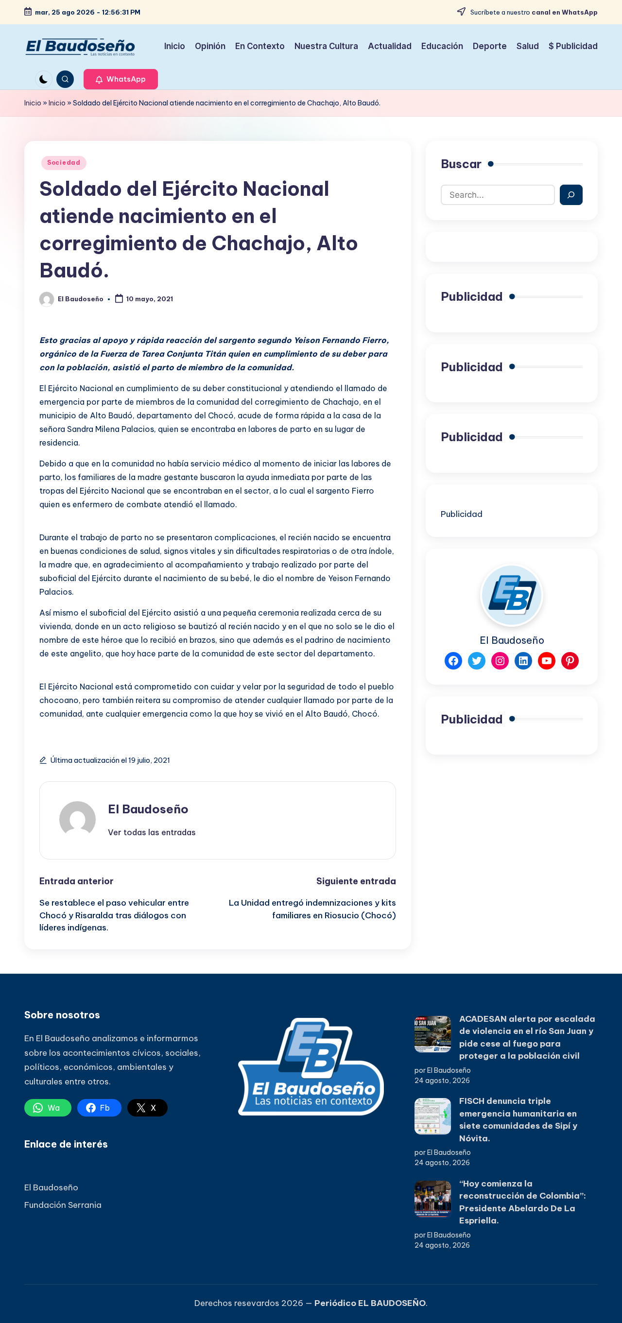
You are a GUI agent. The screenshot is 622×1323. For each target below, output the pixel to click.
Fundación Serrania (63, 1205)
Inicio (32, 103)
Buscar (461, 163)
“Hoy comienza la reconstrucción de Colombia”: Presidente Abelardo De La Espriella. (522, 1202)
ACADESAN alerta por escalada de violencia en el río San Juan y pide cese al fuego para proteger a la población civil (527, 1038)
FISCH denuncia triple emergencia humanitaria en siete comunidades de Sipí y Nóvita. (518, 1120)
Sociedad (64, 162)
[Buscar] (571, 195)
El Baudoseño (148, 809)
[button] (121, 79)
